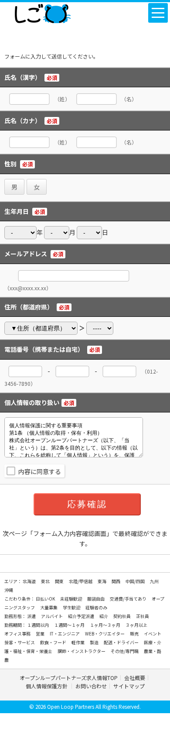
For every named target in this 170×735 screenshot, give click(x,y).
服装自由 (96, 598)
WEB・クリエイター (105, 633)
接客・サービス (20, 642)
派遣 (32, 616)
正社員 (142, 616)
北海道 (30, 581)
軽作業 (78, 642)
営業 (40, 633)
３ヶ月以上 (136, 625)
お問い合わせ (91, 686)
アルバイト (52, 616)
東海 (102, 581)
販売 (134, 633)
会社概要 (134, 677)
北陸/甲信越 (81, 581)
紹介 (104, 616)
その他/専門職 (125, 651)
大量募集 (49, 607)
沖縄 (8, 590)
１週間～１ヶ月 (69, 625)
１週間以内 (38, 625)
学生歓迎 (72, 607)
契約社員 (122, 616)
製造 (94, 642)
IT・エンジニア (65, 633)
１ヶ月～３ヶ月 (105, 625)
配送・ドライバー (121, 642)
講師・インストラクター (82, 651)
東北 (46, 581)
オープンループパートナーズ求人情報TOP (69, 677)
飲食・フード (53, 642)
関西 (116, 581)
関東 (60, 581)
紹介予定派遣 (81, 616)
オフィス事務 (17, 633)
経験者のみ (96, 607)
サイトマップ (129, 686)
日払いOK (46, 598)
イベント (152, 633)
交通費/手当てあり (128, 598)
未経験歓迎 (71, 598)
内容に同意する (39, 471)
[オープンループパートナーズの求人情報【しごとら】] (42, 12)
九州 (154, 581)
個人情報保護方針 (47, 686)
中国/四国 (136, 581)
